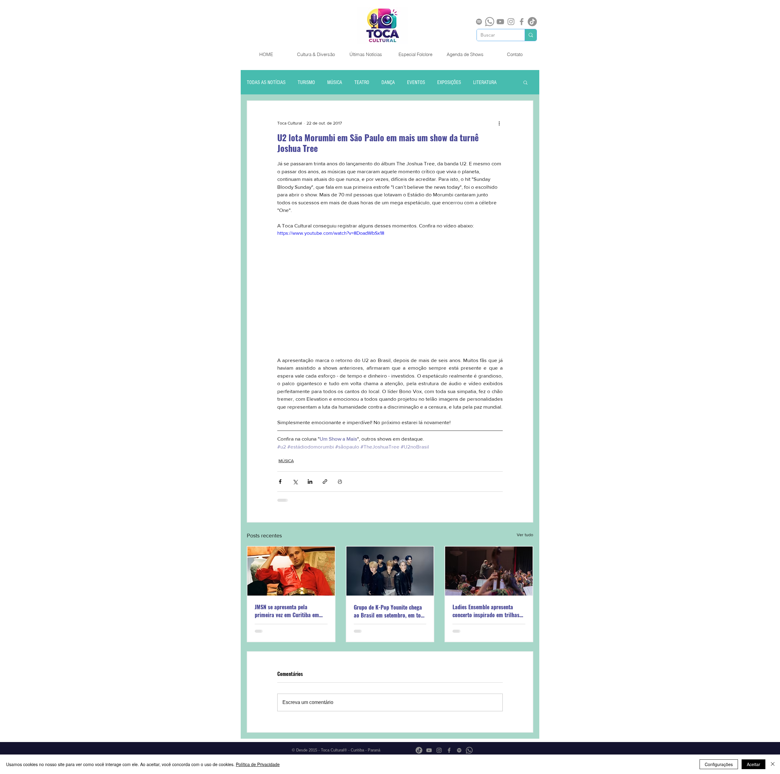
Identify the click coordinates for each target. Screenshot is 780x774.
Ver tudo (525, 534)
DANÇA (388, 82)
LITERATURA (485, 82)
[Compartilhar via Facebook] (280, 481)
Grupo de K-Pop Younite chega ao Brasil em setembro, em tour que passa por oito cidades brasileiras (390, 611)
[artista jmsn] (291, 571)
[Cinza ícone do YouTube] (500, 21)
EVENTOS (416, 82)
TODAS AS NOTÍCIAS (266, 82)
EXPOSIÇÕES (449, 82)
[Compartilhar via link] (325, 481)
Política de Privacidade (258, 764)
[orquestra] (489, 571)
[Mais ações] (499, 123)
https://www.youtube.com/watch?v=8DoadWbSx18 (330, 233)
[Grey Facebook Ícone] (521, 21)
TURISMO (306, 82)
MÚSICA (334, 82)
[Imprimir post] (340, 481)
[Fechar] (772, 764)
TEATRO (361, 82)
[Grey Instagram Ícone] (511, 21)
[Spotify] (479, 21)
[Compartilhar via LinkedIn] (310, 481)
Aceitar (753, 764)
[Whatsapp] (489, 21)
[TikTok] (532, 21)
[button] (525, 82)
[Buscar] (531, 35)
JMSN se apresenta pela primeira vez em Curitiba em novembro (287, 611)
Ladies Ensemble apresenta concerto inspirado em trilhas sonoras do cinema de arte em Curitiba (486, 611)
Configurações (719, 764)
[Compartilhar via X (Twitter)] (295, 481)
